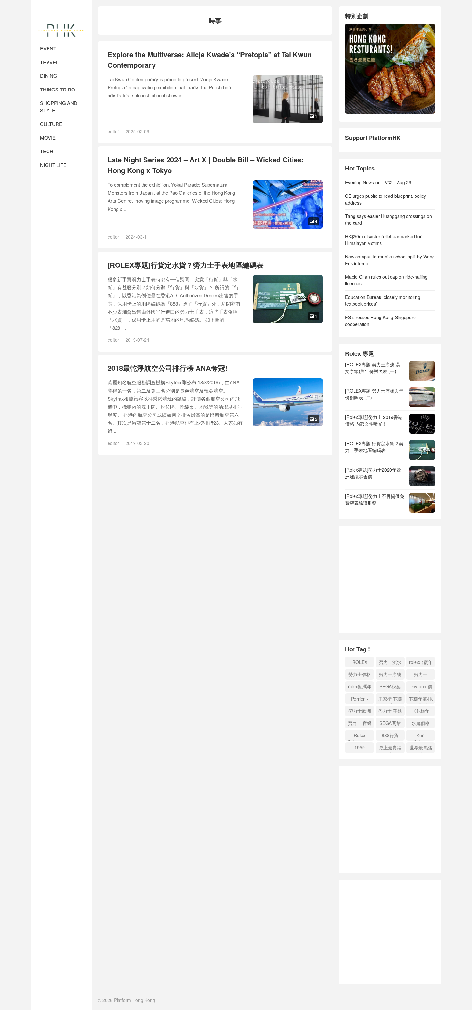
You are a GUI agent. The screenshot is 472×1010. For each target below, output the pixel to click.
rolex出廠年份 (421, 663)
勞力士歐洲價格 (359, 712)
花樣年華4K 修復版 (421, 699)
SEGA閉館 (390, 723)
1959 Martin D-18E (359, 748)
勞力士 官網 (359, 723)
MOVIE (48, 137)
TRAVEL (49, 62)
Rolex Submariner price (359, 736)
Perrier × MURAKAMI (360, 699)
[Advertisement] (399, 580)
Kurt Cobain (421, 736)
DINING (48, 75)
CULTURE (51, 123)
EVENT (48, 48)
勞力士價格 (359, 674)
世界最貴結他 (420, 748)
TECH (46, 151)
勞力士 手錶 (390, 711)
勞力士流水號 (390, 663)
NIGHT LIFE (53, 164)
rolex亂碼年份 (359, 687)
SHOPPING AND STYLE (58, 107)
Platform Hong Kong (61, 19)
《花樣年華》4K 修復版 (421, 712)
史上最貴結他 (390, 748)
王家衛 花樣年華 (390, 699)
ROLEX (359, 662)
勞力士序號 (390, 674)
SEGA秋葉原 (390, 687)
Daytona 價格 (420, 687)
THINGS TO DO (57, 89)
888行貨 (390, 735)
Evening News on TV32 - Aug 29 (378, 182)
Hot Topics (360, 168)
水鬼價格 (421, 723)
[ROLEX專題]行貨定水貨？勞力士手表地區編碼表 (186, 265)
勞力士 (420, 674)
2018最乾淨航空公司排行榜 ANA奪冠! (167, 368)
